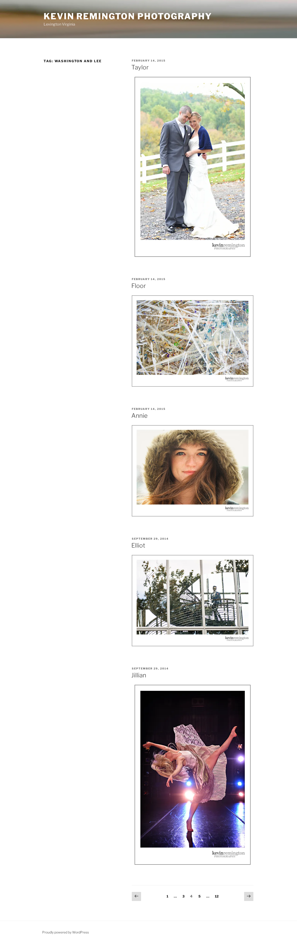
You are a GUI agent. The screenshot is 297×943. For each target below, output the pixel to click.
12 (218, 896)
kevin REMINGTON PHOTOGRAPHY (128, 16)
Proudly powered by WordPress (65, 932)
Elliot (138, 545)
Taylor (140, 67)
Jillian (138, 675)
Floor (138, 285)
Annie (139, 415)
